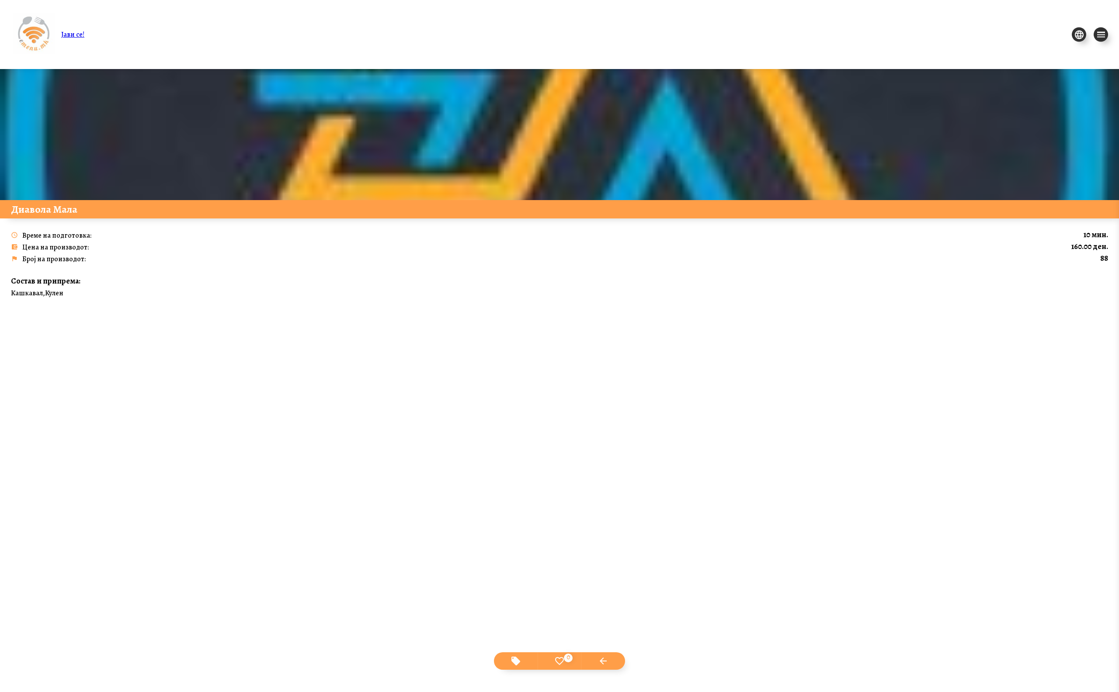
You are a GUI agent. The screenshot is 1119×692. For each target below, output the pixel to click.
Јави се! (72, 34)
